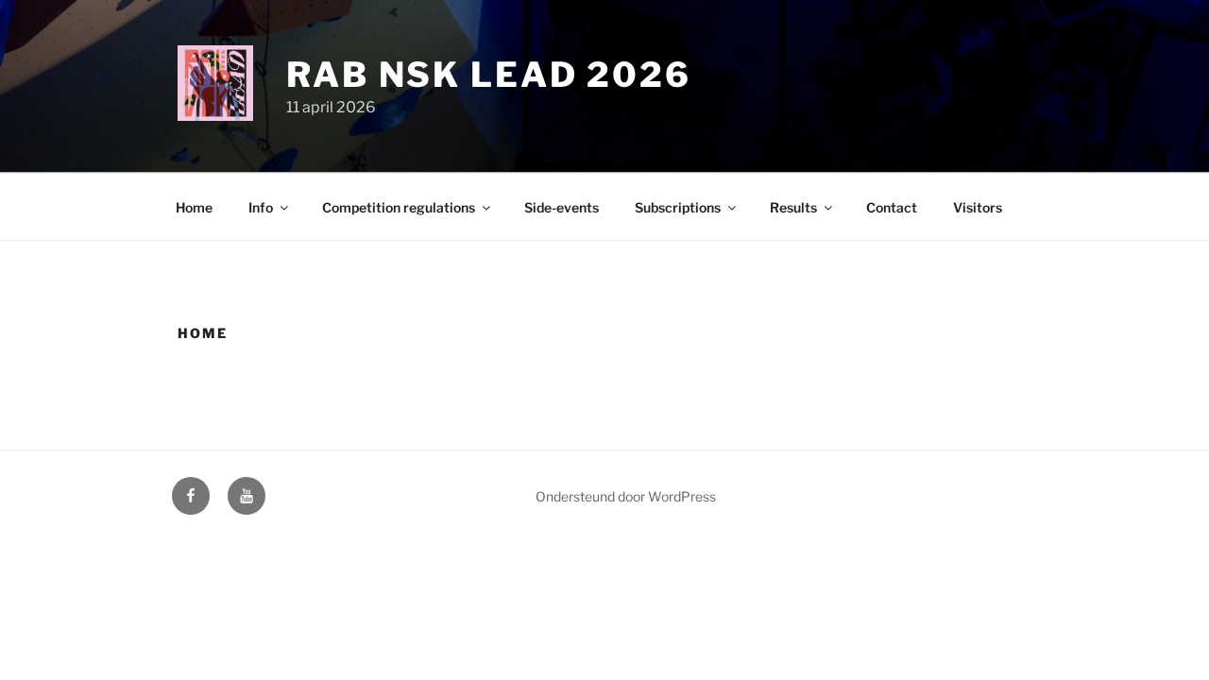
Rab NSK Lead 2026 (488, 74)
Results (793, 207)
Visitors (977, 207)
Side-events (561, 207)
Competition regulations (398, 207)
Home (194, 207)
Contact (891, 207)
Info (260, 207)
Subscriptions (678, 207)
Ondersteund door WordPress (626, 496)
